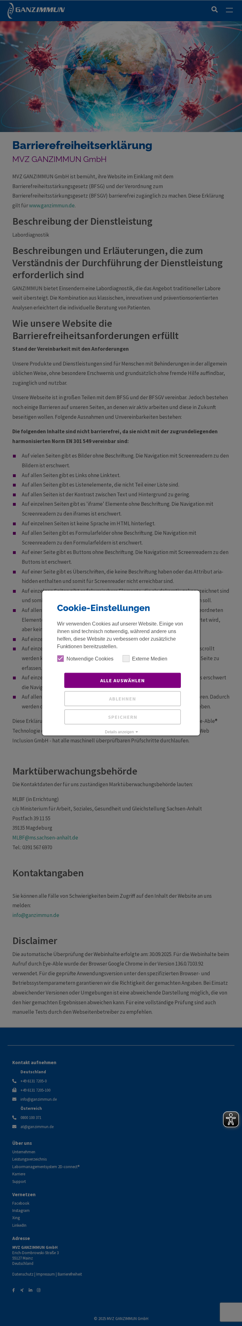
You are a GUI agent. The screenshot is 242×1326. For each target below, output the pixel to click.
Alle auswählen (122, 680)
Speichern (122, 717)
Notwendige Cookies (89, 658)
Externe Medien (149, 658)
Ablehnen (122, 698)
